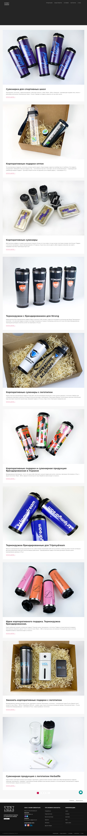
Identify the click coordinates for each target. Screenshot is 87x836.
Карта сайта (68, 822)
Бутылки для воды (49, 816)
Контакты (73, 2)
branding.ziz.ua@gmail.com (30, 819)
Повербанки (48, 811)
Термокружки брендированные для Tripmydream (35, 545)
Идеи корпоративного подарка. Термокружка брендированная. (33, 622)
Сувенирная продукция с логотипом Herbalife (33, 776)
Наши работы (58, 2)
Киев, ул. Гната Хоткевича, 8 (30, 810)
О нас (79, 2)
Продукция (49, 2)
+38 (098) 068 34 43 (28, 814)
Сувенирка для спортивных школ (26, 89)
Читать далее (10, 97)
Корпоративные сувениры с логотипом (29, 392)
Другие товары (48, 825)
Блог (66, 819)
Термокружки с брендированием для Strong (32, 316)
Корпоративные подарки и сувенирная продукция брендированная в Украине (36, 469)
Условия (66, 2)
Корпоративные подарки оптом (25, 163)
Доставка (67, 816)
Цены (66, 811)
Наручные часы (48, 813)
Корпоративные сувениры (21, 240)
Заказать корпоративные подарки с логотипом (34, 700)
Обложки (47, 822)
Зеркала (47, 819)
